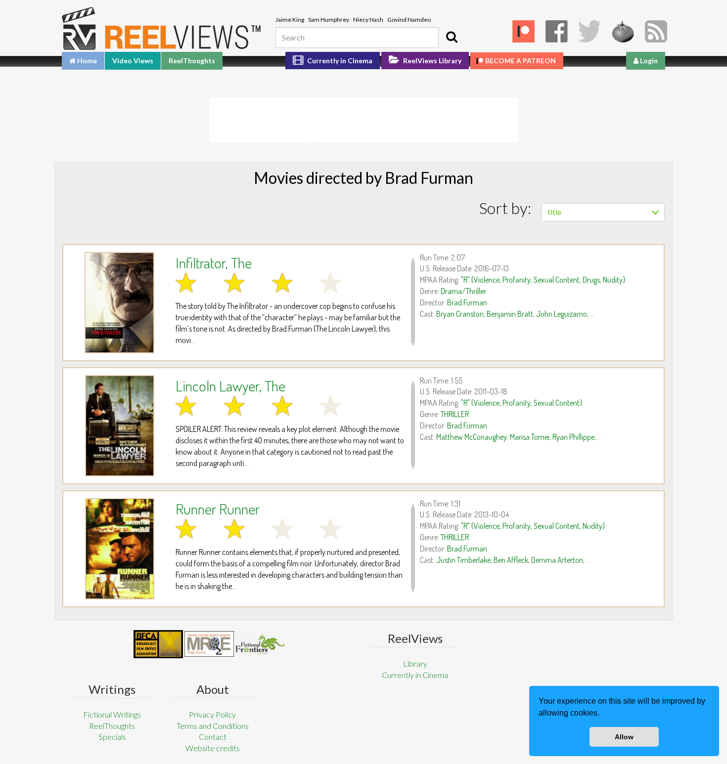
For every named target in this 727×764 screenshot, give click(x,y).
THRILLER (455, 414)
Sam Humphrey (328, 19)
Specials (112, 736)
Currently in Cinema (339, 60)
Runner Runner (218, 508)
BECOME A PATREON (520, 60)
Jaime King (289, 19)
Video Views (132, 60)
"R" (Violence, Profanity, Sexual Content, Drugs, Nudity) (543, 280)
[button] (602, 714)
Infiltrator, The (214, 262)
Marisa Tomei (529, 437)
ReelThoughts (192, 60)
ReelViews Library (431, 60)
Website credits (212, 748)
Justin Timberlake (463, 560)
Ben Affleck (511, 560)
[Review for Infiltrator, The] (119, 302)
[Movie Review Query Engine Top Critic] (209, 644)
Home (86, 60)
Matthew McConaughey (471, 437)
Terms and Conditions (213, 725)
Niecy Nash (368, 19)
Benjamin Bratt (510, 314)
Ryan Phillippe (573, 437)
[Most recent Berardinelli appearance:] (260, 644)
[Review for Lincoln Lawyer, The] (119, 425)
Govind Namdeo (409, 19)
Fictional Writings (112, 714)
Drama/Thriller (463, 291)
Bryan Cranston (460, 314)
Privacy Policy (212, 714)
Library (415, 663)
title (554, 211)
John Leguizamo (561, 314)
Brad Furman (467, 302)
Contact (213, 736)
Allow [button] (624, 737)
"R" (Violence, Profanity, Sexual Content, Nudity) (533, 526)
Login (648, 60)
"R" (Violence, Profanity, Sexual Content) (521, 403)
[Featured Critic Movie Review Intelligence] (158, 644)
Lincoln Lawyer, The (230, 385)
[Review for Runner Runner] (119, 548)
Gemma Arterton (557, 560)
